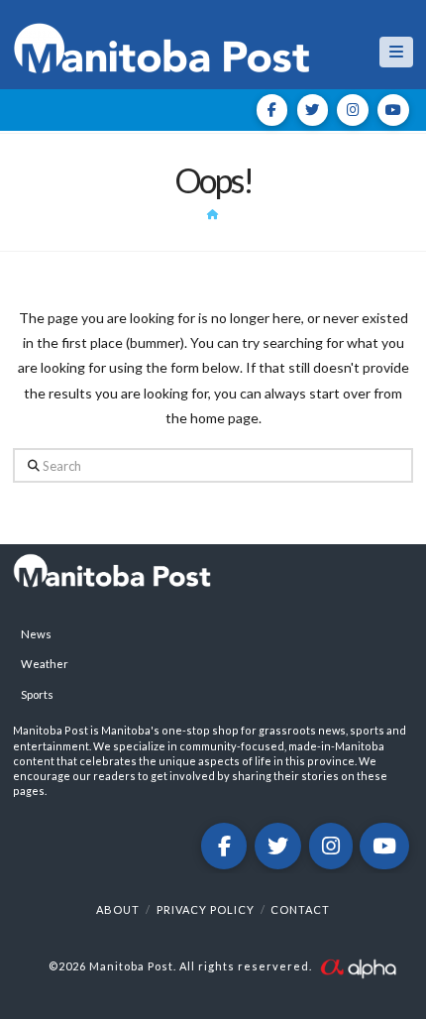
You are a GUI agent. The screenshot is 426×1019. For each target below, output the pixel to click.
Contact (300, 909)
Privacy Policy (206, 909)
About (118, 909)
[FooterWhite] (357, 966)
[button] (396, 52)
